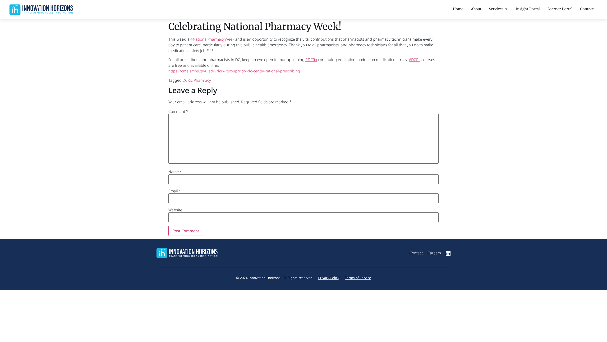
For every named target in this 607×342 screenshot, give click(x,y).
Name (175, 172)
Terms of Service (358, 278)
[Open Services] (506, 9)
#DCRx (311, 59)
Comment (178, 111)
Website (175, 210)
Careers (434, 253)
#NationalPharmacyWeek (212, 39)
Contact (416, 253)
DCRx (187, 80)
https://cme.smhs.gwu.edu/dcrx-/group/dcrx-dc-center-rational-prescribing (234, 71)
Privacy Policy (328, 278)
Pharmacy (202, 80)
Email (174, 191)
